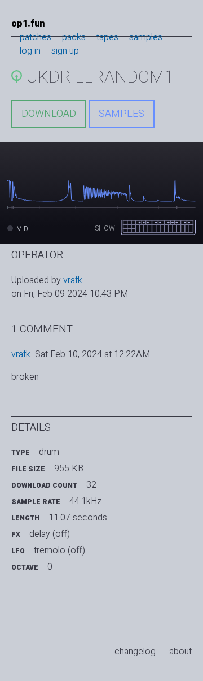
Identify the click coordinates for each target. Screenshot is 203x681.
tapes (107, 37)
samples (145, 37)
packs (74, 37)
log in (30, 51)
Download (48, 114)
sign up (65, 51)
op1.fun (28, 24)
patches (35, 37)
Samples (121, 114)
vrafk (72, 280)
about (180, 651)
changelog (135, 651)
